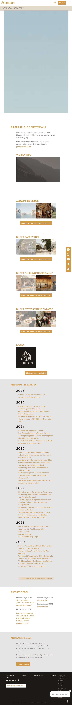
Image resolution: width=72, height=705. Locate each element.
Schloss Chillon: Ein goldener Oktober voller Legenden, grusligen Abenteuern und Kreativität (34, 455)
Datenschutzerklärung (21, 702)
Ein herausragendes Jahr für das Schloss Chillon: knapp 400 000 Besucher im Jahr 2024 (35, 419)
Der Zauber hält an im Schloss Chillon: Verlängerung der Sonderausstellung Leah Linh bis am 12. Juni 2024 (35, 435)
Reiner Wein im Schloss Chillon (30, 431)
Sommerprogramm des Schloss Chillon (34, 512)
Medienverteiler (23, 664)
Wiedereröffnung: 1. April (28, 537)
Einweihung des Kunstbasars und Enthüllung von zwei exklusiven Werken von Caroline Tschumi (35, 494)
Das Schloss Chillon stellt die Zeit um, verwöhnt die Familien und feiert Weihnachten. (33, 529)
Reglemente (38, 675)
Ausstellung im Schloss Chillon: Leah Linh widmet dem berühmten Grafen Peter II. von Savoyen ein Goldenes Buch (35, 462)
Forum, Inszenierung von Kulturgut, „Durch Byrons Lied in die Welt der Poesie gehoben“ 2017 (25, 618)
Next (53, 211)
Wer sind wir (10, 675)
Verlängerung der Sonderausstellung (33, 475)
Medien (53, 675)
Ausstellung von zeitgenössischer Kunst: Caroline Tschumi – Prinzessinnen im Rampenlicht (34, 502)
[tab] (36, 8)
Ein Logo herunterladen (36, 373)
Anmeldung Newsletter (15, 686)
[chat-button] (68, 701)
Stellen (24, 675)
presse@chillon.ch (23, 147)
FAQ (7, 678)
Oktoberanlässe (25, 534)
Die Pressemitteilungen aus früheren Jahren (35, 578)
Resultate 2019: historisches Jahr (32, 566)
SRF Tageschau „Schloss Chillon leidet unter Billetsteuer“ (25, 602)
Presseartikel (42, 600)
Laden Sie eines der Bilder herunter (36, 223)
